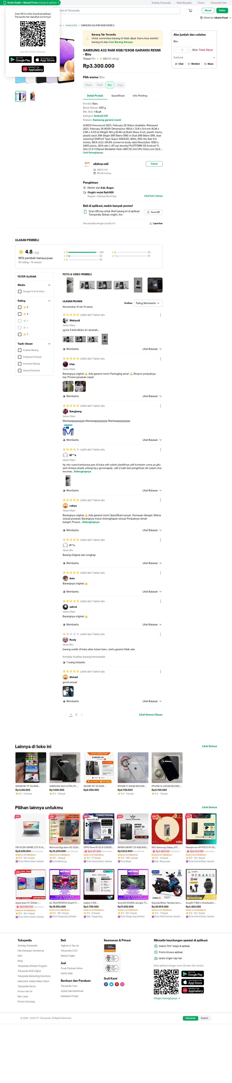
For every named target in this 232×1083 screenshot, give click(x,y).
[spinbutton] (182, 50)
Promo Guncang (26, 1001)
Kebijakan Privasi (69, 996)
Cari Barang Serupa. (121, 42)
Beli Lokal (23, 996)
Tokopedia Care (219, 3)
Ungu (120, 84)
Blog (20, 960)
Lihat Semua (209, 746)
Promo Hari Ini (25, 991)
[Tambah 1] (188, 50)
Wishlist (195, 64)
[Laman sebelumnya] (65, 715)
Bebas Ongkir (68, 955)
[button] (216, 18)
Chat (181, 64)
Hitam (88, 84)
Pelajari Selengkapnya (165, 998)
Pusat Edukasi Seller (72, 968)
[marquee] (123, 38)
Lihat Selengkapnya (93, 153)
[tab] (95, 95)
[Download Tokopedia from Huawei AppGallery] (192, 990)
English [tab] (204, 1018)
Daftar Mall (67, 973)
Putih (100, 84)
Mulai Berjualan (184, 3)
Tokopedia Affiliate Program (32, 966)
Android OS (71, 25)
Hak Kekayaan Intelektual (31, 950)
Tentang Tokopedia (161, 3)
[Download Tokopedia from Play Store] (192, 974)
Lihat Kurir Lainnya (153, 196)
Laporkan (158, 223)
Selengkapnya (82, 471)
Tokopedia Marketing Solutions (34, 976)
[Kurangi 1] (176, 50)
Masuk (208, 10)
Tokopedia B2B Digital (29, 971)
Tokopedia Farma (26, 986)
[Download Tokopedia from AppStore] (192, 982)
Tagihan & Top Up (70, 945)
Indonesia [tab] (190, 1018)
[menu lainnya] (160, 315)
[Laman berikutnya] (82, 715)
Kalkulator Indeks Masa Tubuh (33, 981)
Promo (201, 3)
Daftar (222, 10)
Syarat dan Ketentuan (72, 991)
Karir (20, 955)
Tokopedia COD (69, 950)
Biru (110, 84)
